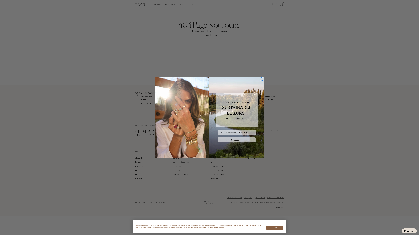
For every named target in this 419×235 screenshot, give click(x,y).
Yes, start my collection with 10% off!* (236, 132)
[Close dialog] (261, 79)
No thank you (237, 139)
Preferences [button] (221, 227)
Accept (274, 227)
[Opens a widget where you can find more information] (409, 231)
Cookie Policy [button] (183, 227)
